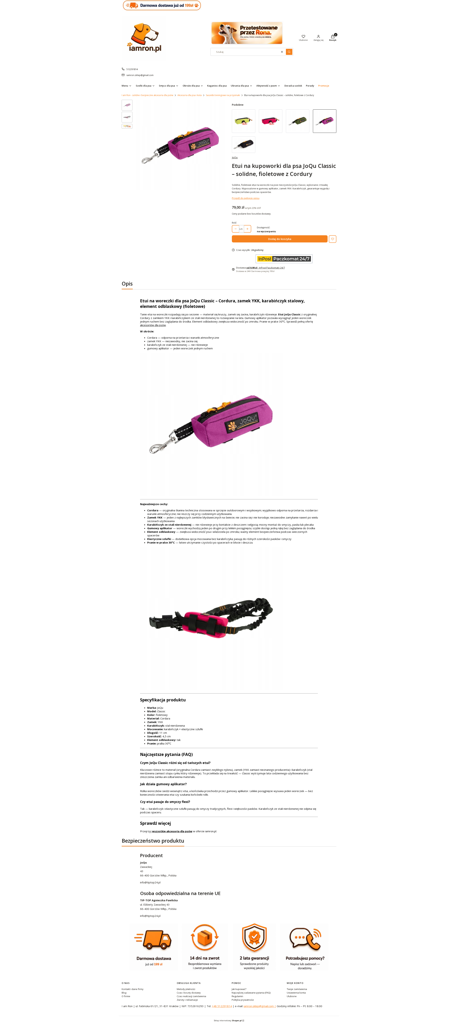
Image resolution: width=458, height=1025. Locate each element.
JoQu (235, 157)
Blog (124, 992)
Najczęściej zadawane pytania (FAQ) (251, 992)
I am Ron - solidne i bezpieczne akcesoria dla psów (147, 95)
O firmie (126, 996)
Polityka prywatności (243, 999)
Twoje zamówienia (297, 989)
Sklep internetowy (228, 1020)
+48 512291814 (222, 1006)
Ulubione (292, 996)
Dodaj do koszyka (279, 239)
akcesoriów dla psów (153, 325)
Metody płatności (186, 989)
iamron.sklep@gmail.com (140, 75)
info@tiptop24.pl (150, 882)
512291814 (132, 69)
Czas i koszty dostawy (189, 992)
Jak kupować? (239, 989)
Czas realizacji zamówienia (191, 996)
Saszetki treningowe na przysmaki (223, 95)
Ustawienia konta (296, 992)
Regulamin (237, 996)
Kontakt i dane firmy (132, 989)
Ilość (234, 222)
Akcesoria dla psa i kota (189, 95)
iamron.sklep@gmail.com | (260, 1006)
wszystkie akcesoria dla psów (172, 831)
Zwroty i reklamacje (187, 999)
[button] (289, 52)
